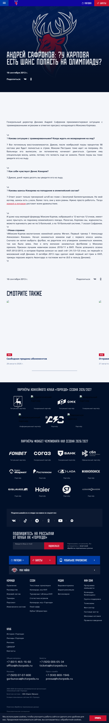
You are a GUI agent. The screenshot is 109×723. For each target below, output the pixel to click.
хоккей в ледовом (16, 203)
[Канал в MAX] (72, 520)
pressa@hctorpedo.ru (59, 678)
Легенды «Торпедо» (15, 638)
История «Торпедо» (15, 634)
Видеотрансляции (66, 590)
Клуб (9, 629)
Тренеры (11, 598)
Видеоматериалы (66, 585)
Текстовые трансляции (40, 585)
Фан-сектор (89, 608)
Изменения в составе (16, 607)
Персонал (11, 602)
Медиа (61, 580)
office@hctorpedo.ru (20, 665)
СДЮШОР (11, 647)
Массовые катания (92, 616)
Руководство (12, 590)
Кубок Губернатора (38, 611)
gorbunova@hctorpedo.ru (23, 678)
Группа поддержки (92, 599)
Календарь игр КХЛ (38, 590)
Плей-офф (35, 607)
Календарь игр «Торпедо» (41, 602)
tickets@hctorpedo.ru (53, 665)
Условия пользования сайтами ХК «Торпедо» (23, 697)
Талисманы (89, 603)
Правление (12, 585)
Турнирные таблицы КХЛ (41, 594)
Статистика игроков (39, 598)
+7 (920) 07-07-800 (19, 675)
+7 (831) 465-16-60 (19, 661)
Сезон (32, 580)
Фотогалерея (63, 594)
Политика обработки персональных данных (23, 707)
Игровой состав (14, 594)
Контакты (11, 651)
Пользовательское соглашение (18, 711)
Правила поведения (93, 620)
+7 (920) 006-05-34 (52, 661)
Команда (11, 580)
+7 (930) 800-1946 (57, 675)
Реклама (10, 642)
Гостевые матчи (91, 612)
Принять (98, 718)
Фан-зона (88, 580)
